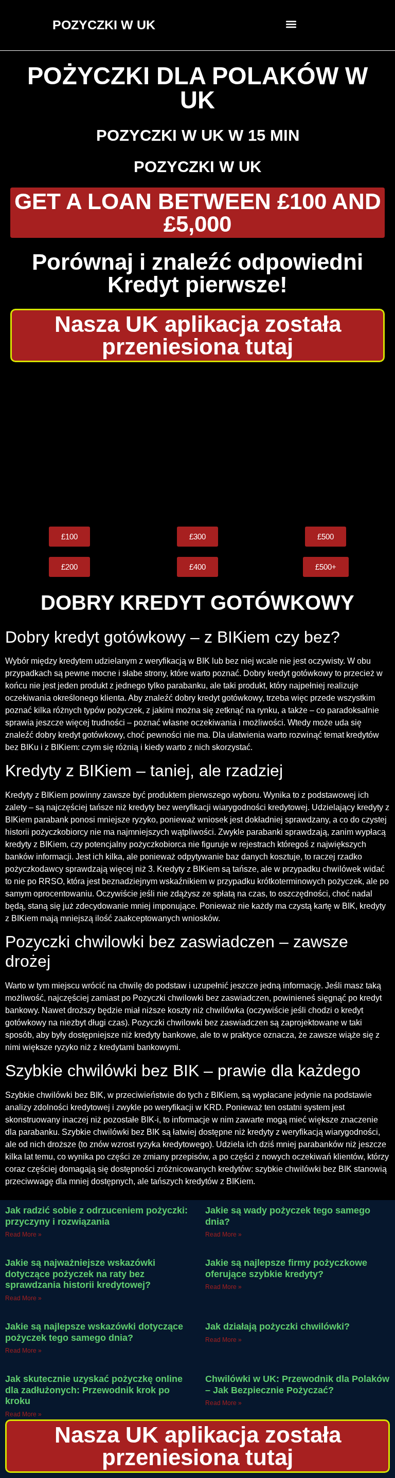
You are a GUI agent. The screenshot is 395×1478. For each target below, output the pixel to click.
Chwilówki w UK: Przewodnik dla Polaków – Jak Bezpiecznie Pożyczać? (297, 1384)
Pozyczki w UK (197, 167)
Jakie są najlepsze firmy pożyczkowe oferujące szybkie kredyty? (286, 1268)
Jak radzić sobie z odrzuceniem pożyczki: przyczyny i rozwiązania (96, 1216)
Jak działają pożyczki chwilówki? (277, 1326)
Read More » (23, 1234)
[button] (291, 23)
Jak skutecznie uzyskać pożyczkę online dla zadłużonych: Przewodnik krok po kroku (94, 1390)
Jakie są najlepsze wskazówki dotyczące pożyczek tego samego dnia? (94, 1332)
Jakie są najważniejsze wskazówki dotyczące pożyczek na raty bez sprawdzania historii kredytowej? (80, 1274)
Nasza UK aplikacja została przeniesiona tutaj (198, 335)
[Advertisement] (197, 444)
